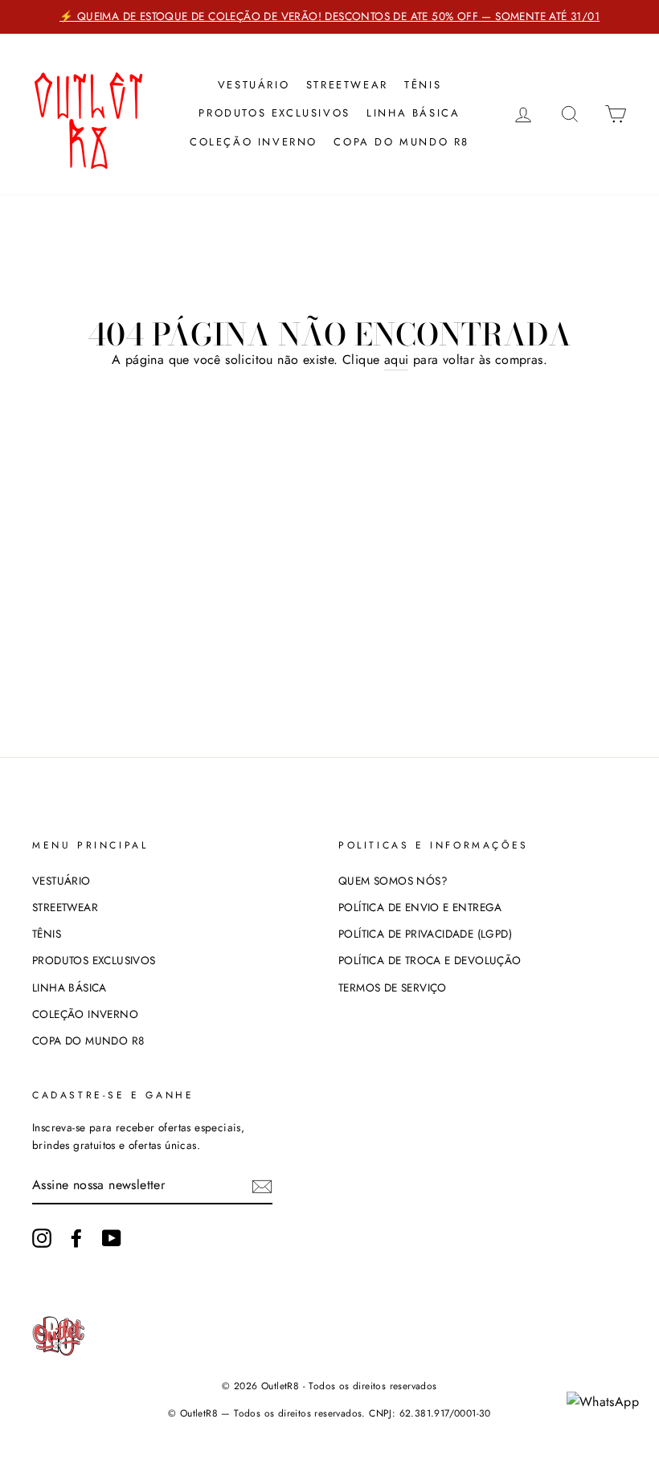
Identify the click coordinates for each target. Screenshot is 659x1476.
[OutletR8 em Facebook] (76, 1238)
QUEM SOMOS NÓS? (393, 881)
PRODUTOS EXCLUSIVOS (274, 113)
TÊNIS (422, 84)
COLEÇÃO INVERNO (253, 141)
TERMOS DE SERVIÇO (392, 987)
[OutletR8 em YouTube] (111, 1238)
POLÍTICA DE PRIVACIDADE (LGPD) (425, 934)
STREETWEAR (347, 84)
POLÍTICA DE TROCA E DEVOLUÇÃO (430, 960)
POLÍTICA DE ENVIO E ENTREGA (420, 907)
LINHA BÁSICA (413, 113)
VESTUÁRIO (253, 84)
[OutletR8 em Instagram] (41, 1238)
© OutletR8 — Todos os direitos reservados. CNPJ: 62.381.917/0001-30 (329, 1413)
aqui (396, 359)
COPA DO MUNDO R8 (401, 141)
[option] (329, 17)
